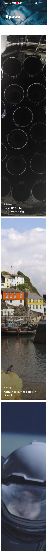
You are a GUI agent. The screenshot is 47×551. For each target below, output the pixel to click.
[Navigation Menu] (40, 3)
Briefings (8, 204)
